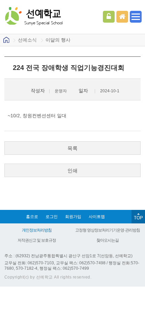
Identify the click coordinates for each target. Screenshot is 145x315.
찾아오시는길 (107, 240)
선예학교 (43, 16)
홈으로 (32, 216)
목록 (72, 148)
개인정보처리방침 (37, 230)
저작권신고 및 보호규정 (37, 240)
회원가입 (73, 216)
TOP (138, 217)
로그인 (109, 17)
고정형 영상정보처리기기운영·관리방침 (107, 230)
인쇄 (72, 170)
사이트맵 (97, 216)
